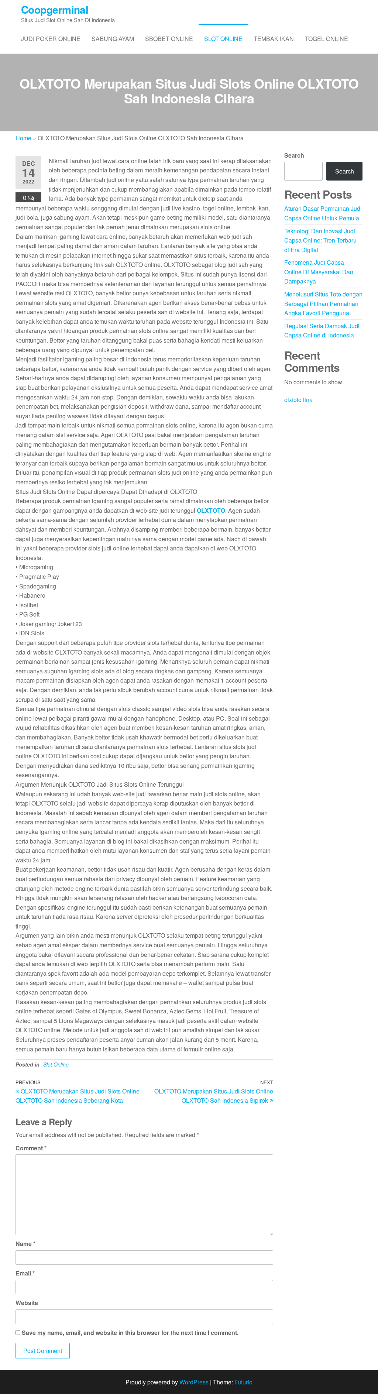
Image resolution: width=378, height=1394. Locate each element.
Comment (31, 1148)
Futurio (243, 1382)
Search (294, 155)
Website (27, 1302)
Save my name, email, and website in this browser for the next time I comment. (130, 1332)
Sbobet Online (169, 38)
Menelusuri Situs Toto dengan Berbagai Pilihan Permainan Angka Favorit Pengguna (323, 303)
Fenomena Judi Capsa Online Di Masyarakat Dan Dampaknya (318, 271)
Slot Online (223, 38)
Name (25, 1243)
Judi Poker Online (50, 38)
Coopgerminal (54, 9)
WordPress (194, 1382)
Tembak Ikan (274, 38)
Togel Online (326, 38)
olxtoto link (298, 399)
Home (23, 138)
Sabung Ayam (113, 38)
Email (25, 1273)
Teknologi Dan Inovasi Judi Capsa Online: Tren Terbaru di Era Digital (320, 240)
